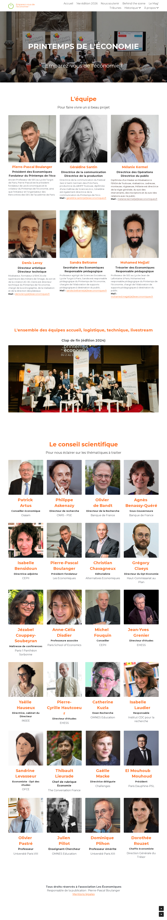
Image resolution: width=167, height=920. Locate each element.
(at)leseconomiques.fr (145, 195)
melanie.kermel (126, 195)
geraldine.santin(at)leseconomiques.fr (86, 194)
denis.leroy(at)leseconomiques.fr (32, 290)
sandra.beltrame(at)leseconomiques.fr (86, 286)
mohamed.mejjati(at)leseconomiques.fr (132, 292)
